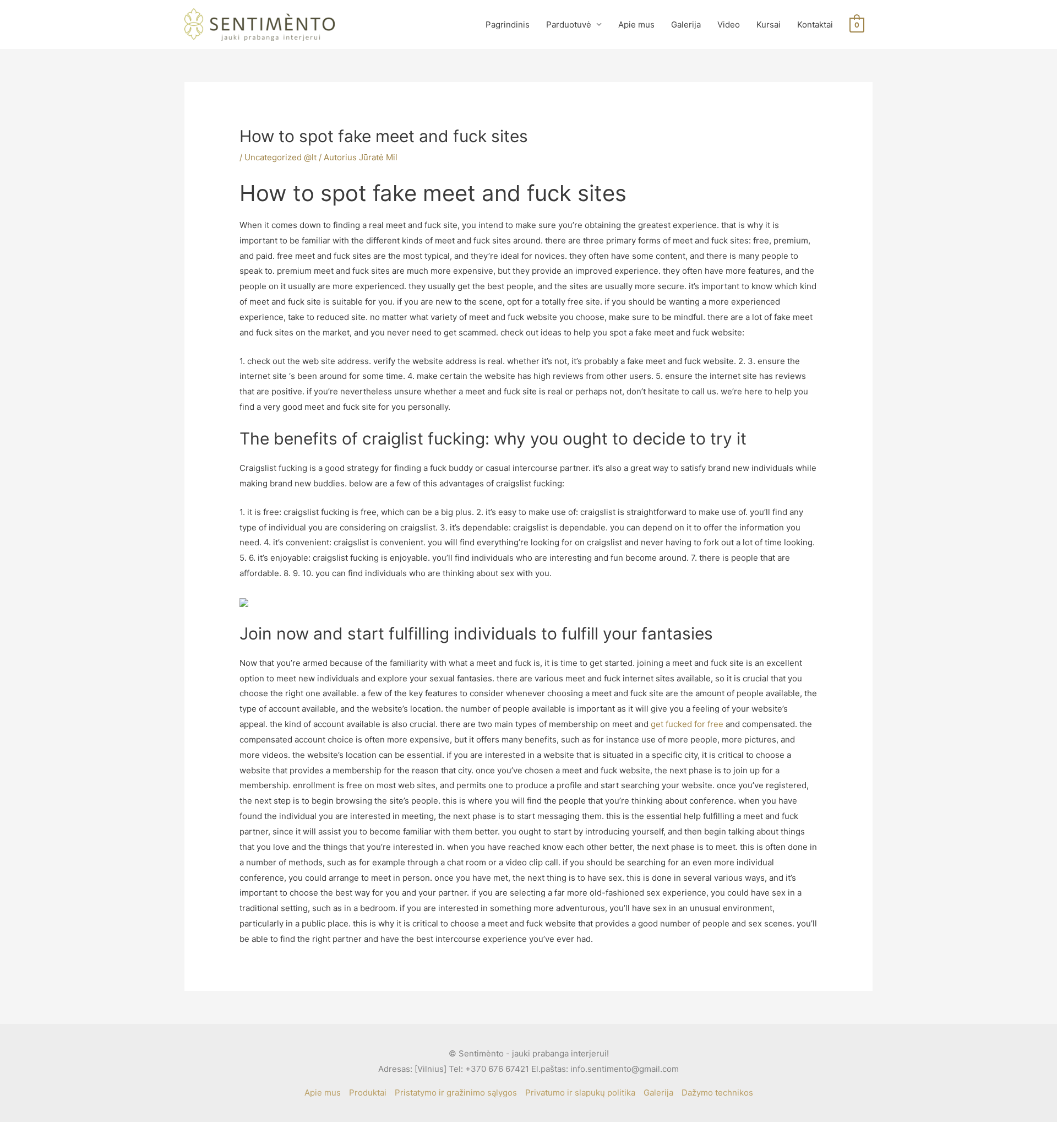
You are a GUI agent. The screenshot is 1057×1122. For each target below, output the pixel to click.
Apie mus (636, 24)
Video (728, 24)
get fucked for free (687, 724)
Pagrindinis (508, 24)
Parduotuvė (568, 24)
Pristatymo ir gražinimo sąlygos (456, 1092)
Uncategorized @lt (280, 157)
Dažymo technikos (717, 1092)
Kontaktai (815, 24)
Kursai (768, 24)
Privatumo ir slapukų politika (580, 1092)
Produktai (367, 1092)
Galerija (686, 24)
